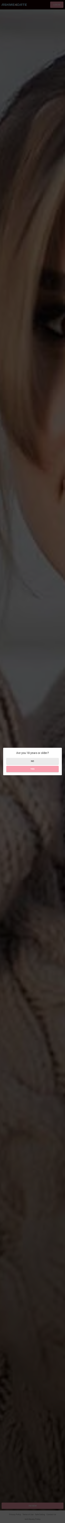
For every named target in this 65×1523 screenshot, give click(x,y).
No (32, 761)
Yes (32, 768)
